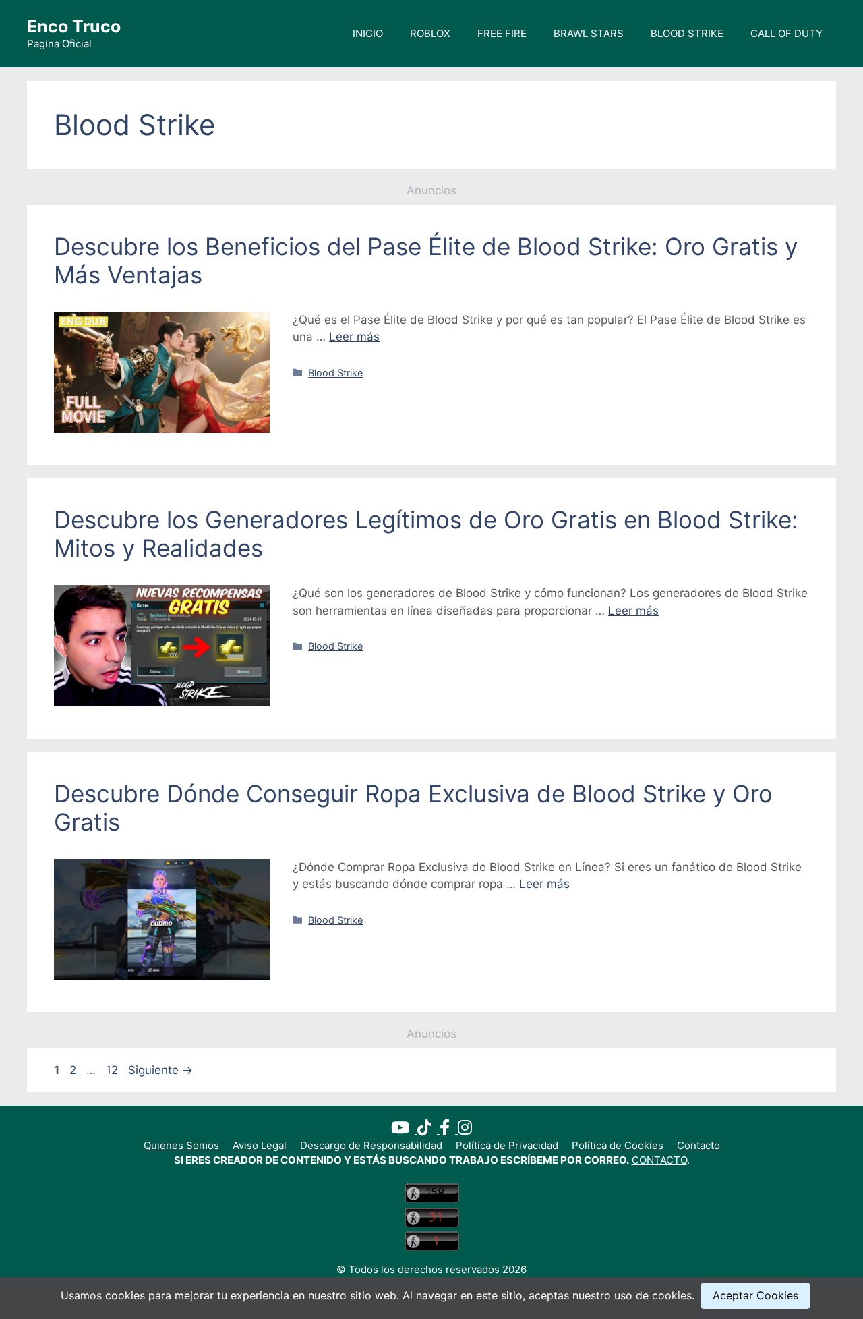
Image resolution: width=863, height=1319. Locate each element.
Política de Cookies (617, 1145)
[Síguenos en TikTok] (428, 1129)
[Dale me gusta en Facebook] (449, 1129)
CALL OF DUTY (786, 33)
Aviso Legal (260, 1145)
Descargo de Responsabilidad (371, 1145)
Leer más (354, 336)
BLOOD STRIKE (687, 33)
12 (113, 1070)
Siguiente (160, 1070)
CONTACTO (659, 1160)
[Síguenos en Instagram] (465, 1129)
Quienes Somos (181, 1145)
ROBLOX (430, 33)
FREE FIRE (502, 33)
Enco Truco (74, 26)
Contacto (698, 1145)
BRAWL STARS (589, 33)
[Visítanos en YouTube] (404, 1129)
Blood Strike (335, 372)
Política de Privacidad (507, 1145)
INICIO (368, 33)
